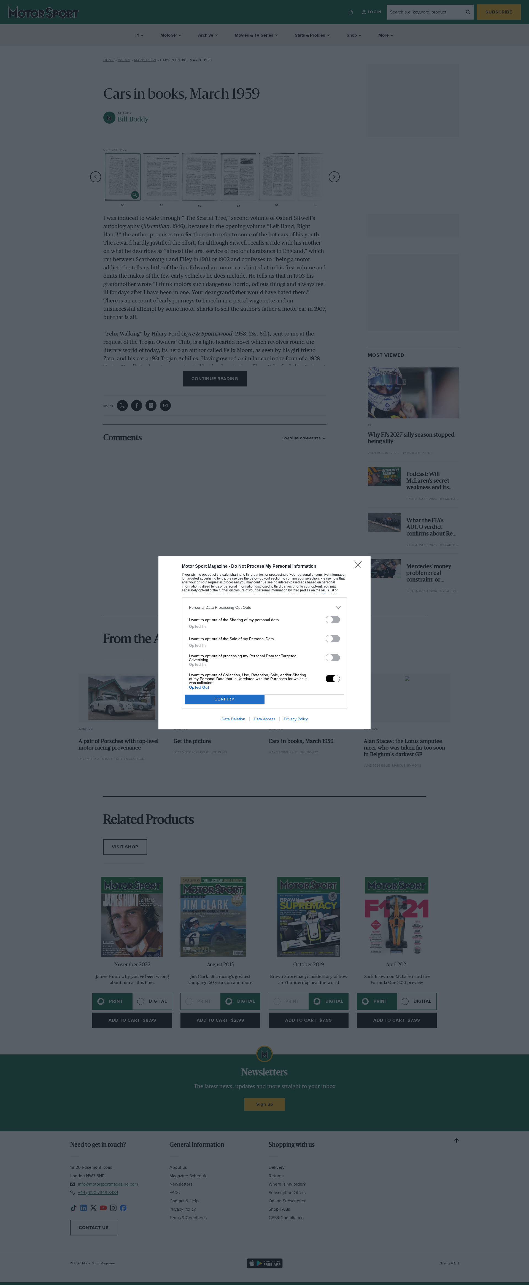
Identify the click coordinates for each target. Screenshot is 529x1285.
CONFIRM (225, 699)
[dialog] (264, 642)
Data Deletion (233, 719)
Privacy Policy (296, 719)
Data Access (264, 719)
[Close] (360, 566)
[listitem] (264, 607)
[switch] (333, 619)
